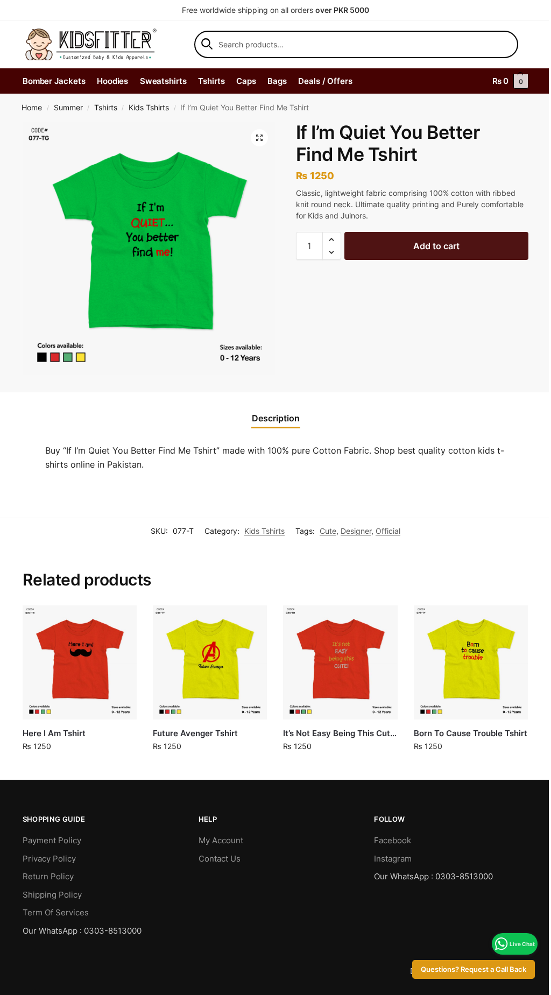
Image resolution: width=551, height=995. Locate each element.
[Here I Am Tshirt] (80, 662)
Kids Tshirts (149, 107)
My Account (221, 840)
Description (276, 418)
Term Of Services (56, 912)
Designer (356, 530)
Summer (68, 107)
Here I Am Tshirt (54, 733)
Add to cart (436, 246)
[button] (259, 137)
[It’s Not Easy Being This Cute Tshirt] (340, 662)
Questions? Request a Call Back (465, 969)
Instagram (393, 858)
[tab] (275, 418)
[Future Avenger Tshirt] (210, 662)
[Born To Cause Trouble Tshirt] (471, 662)
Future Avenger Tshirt (195, 733)
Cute (328, 530)
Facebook (392, 840)
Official (388, 530)
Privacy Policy (49, 858)
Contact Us (220, 858)
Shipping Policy (52, 895)
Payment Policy (52, 840)
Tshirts (105, 107)
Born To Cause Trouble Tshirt (470, 733)
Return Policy (48, 876)
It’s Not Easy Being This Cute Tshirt (340, 733)
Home (32, 107)
